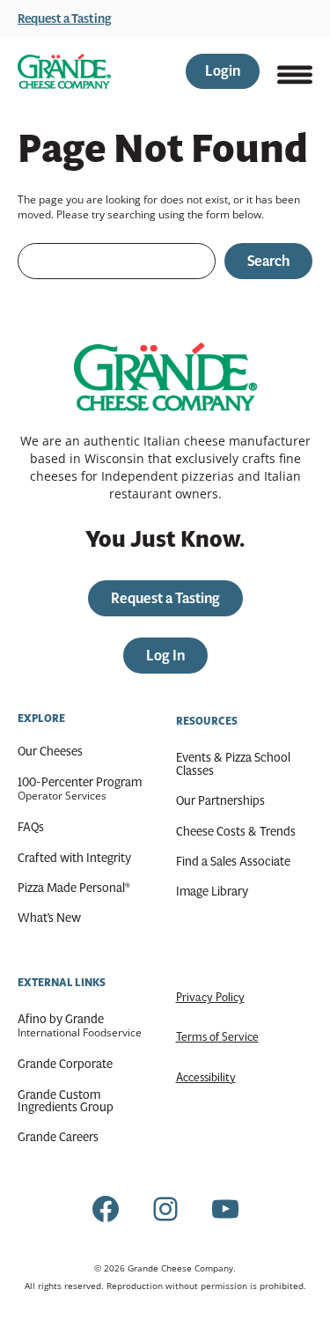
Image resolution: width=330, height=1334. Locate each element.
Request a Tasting (65, 18)
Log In (165, 655)
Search (268, 261)
